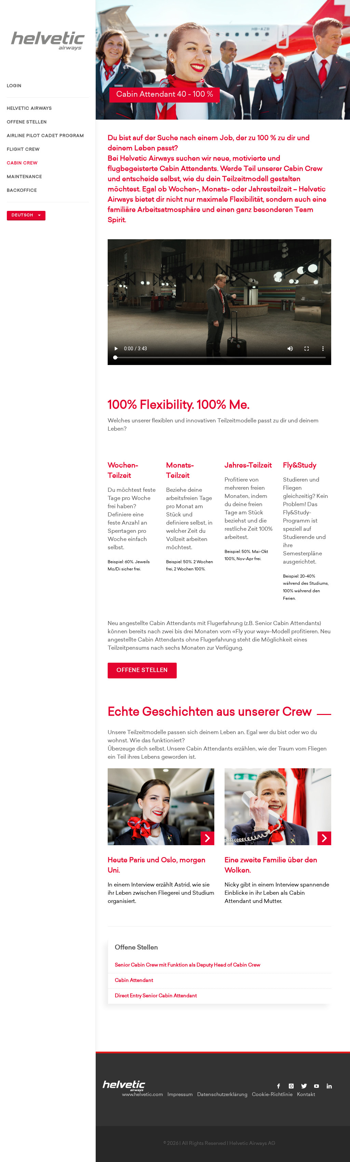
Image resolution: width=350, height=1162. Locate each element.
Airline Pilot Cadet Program (45, 136)
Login (14, 86)
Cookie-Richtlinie (272, 1095)
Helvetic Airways (29, 109)
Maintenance (24, 177)
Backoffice (22, 191)
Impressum (180, 1095)
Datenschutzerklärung (222, 1095)
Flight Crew (23, 150)
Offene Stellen (27, 122)
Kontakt (306, 1095)
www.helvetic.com (142, 1095)
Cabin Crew (22, 163)
